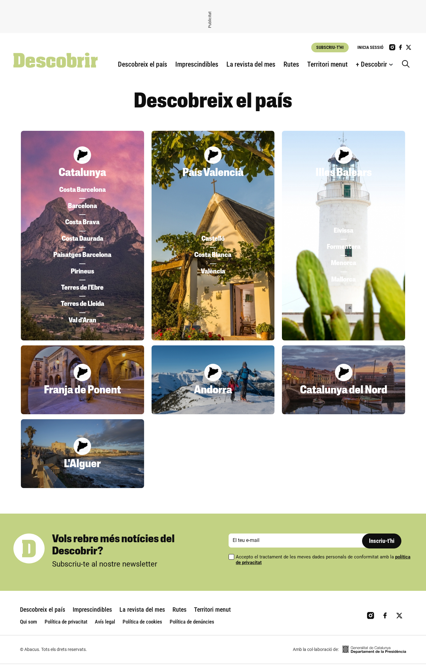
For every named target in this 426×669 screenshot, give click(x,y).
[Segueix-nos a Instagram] (392, 47)
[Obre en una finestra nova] (374, 649)
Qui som (28, 622)
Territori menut (327, 64)
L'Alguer (82, 464)
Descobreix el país (142, 64)
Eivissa (343, 231)
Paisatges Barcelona (82, 255)
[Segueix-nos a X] (408, 47)
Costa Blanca (212, 255)
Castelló (213, 239)
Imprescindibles (196, 64)
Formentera (344, 247)
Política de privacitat (66, 622)
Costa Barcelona (82, 190)
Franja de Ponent (82, 390)
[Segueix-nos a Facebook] (400, 47)
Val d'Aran (82, 320)
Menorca (343, 263)
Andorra (213, 390)
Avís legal (105, 622)
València (213, 271)
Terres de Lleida (82, 304)
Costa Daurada (82, 239)
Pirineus (82, 271)
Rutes (291, 64)
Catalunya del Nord (343, 390)
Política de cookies (142, 622)
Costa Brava (82, 222)
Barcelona (82, 206)
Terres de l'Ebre (82, 288)
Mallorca (343, 279)
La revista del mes (250, 64)
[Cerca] (407, 64)
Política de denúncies (192, 622)
